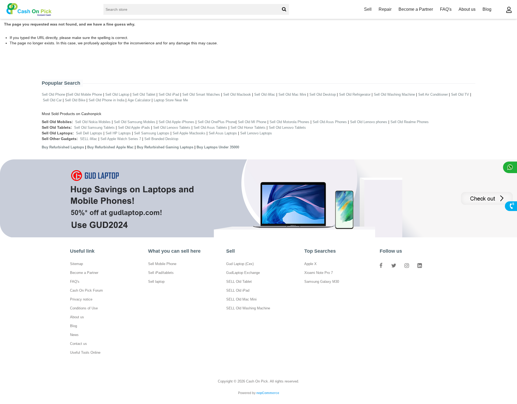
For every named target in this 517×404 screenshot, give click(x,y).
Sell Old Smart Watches (201, 94)
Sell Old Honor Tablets (248, 128)
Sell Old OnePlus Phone (217, 122)
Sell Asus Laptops (223, 133)
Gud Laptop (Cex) (240, 264)
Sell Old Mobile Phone (84, 94)
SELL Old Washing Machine (248, 308)
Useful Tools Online (85, 353)
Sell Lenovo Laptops (256, 133)
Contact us (78, 344)
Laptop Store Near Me (171, 100)
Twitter (394, 265)
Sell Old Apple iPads (134, 128)
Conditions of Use (84, 308)
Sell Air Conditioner (433, 94)
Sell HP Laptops (118, 133)
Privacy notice (81, 299)
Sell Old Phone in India (106, 100)
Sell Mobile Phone (162, 264)
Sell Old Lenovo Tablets (171, 128)
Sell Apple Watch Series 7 (120, 139)
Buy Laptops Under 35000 (218, 147)
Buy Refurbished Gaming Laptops (165, 147)
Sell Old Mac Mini (292, 94)
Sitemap (76, 264)
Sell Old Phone (53, 94)
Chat (510, 167)
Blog (487, 9)
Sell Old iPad (169, 94)
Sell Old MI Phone (252, 122)
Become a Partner (416, 9)
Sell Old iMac (264, 94)
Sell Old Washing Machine (394, 94)
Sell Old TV (460, 94)
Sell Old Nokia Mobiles (93, 122)
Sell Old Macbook (237, 94)
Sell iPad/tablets (161, 273)
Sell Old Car (52, 100)
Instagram (406, 265)
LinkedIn (419, 265)
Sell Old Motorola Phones (289, 122)
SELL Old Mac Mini (241, 299)
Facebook (381, 265)
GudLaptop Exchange (243, 273)
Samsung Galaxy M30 (321, 282)
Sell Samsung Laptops (151, 133)
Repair (385, 9)
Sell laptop (156, 282)
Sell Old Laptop (117, 94)
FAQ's (446, 9)
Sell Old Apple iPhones (176, 122)
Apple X (310, 264)
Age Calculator (139, 100)
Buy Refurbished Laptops (63, 147)
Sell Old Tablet (143, 94)
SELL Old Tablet (239, 282)
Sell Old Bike (75, 100)
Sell (368, 9)
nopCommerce (267, 393)
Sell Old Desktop (322, 94)
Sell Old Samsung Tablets (94, 128)
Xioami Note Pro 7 (318, 273)
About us (467, 9)
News (74, 335)
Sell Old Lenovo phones (368, 122)
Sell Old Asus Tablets (210, 128)
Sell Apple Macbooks (189, 133)
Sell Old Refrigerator (355, 94)
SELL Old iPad (237, 290)
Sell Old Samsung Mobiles (134, 122)
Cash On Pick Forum (86, 290)
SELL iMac (88, 139)
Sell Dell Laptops (89, 133)
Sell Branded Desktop (161, 139)
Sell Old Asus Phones (330, 122)
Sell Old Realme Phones (409, 122)
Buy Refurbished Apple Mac (110, 147)
